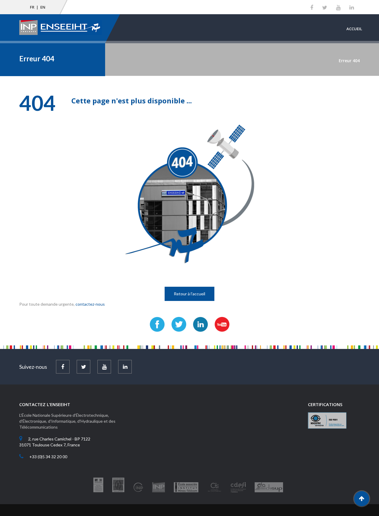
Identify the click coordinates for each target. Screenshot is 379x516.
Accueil (354, 28)
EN (42, 7)
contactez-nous (90, 304)
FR (32, 7)
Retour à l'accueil (189, 293)
